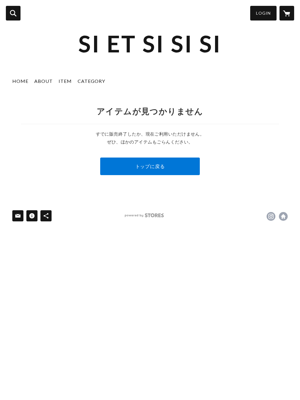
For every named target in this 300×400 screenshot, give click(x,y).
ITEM (65, 81)
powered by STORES (144, 215)
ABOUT (43, 81)
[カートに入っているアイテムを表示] (286, 13)
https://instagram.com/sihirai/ (271, 216)
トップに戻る (150, 166)
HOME (20, 81)
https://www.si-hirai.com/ (283, 216)
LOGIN (263, 13)
